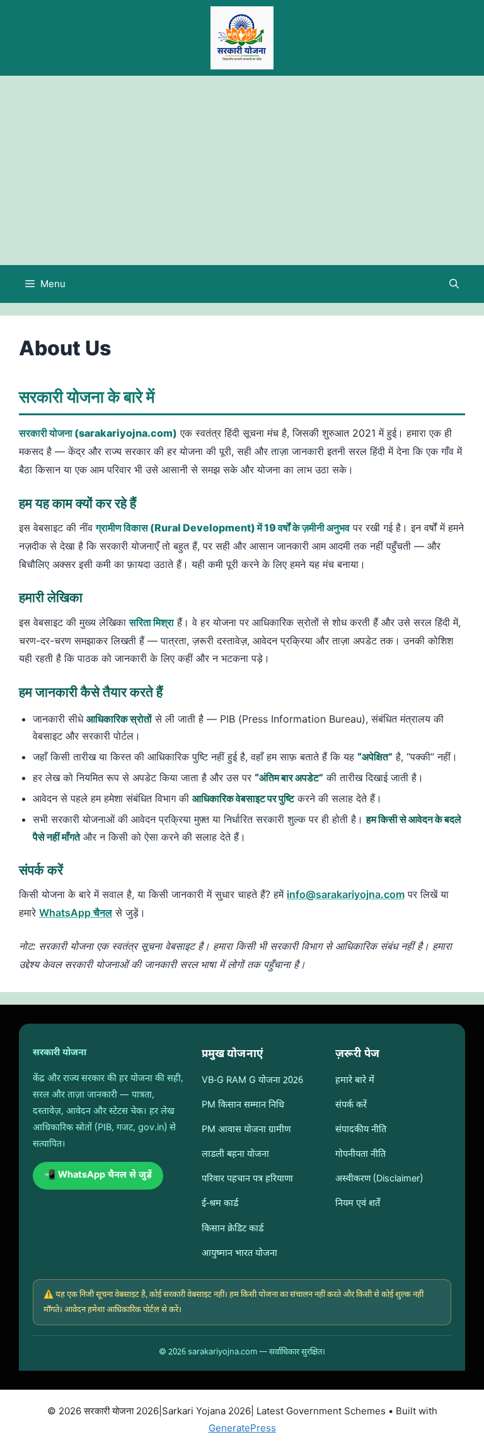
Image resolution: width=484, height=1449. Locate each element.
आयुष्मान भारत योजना (239, 1254)
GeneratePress (242, 1428)
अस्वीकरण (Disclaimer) (379, 1179)
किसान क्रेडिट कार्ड (232, 1229)
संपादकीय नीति (360, 1130)
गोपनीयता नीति (360, 1155)
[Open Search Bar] (454, 284)
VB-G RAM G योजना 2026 (252, 1081)
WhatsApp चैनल (75, 912)
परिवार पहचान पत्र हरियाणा (247, 1179)
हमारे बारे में (354, 1081)
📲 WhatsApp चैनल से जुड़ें (98, 1175)
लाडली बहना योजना (235, 1155)
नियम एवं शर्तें (357, 1204)
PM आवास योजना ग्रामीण (246, 1130)
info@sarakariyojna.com (346, 894)
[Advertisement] (242, 170)
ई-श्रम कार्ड (220, 1204)
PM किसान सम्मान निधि (243, 1105)
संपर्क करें (351, 1105)
